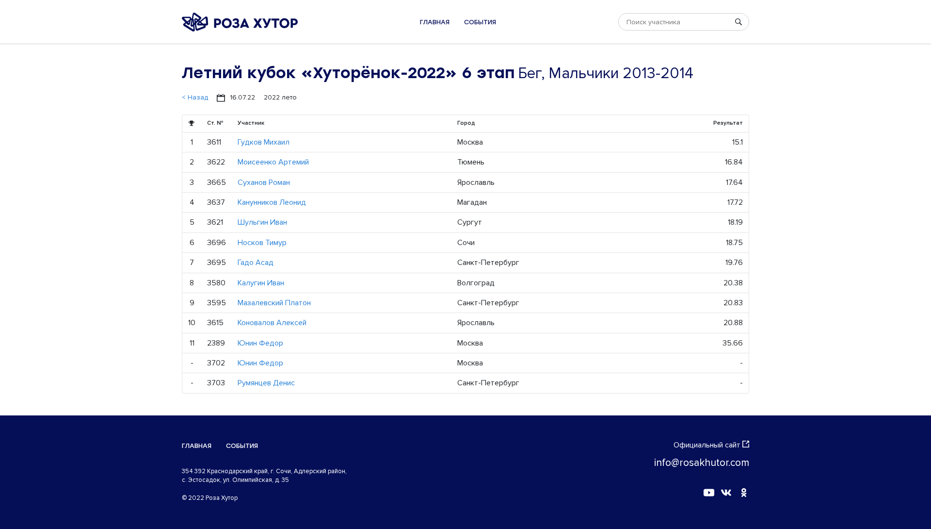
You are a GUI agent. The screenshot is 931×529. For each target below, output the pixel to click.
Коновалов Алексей (272, 323)
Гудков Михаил (263, 142)
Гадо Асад (255, 262)
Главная (434, 22)
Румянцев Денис (266, 383)
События (480, 22)
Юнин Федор (260, 343)
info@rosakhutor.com (701, 463)
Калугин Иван (261, 283)
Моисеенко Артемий (273, 162)
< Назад (195, 97)
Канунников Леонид (272, 202)
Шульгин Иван (262, 222)
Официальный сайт (707, 445)
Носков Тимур (262, 243)
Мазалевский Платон (274, 303)
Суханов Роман (264, 182)
